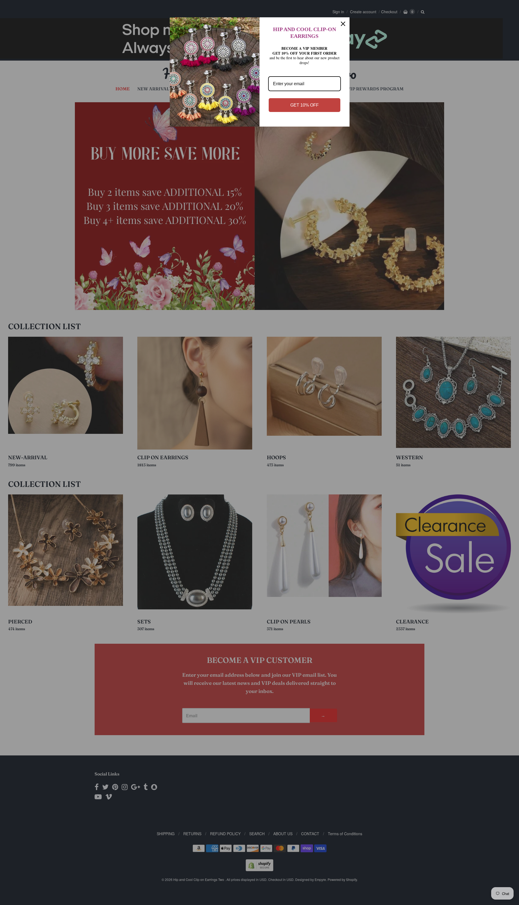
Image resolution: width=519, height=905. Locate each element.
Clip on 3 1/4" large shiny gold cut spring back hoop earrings (74, 871)
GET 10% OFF (304, 105)
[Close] (343, 23)
